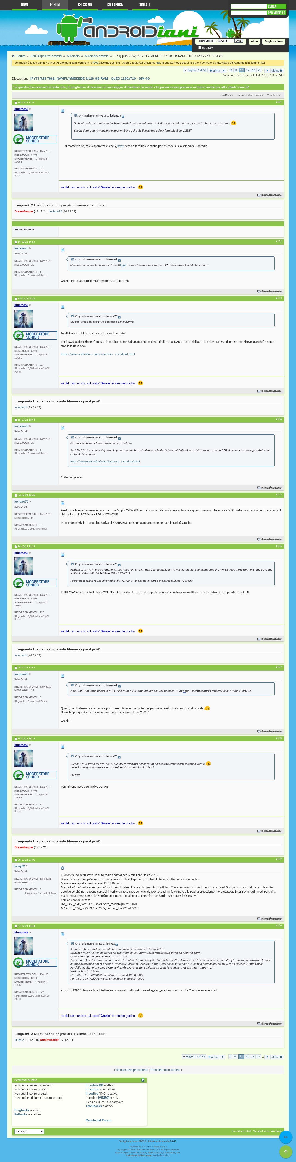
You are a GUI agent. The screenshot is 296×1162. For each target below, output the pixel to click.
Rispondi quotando (272, 195)
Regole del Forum (98, 1120)
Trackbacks (94, 1106)
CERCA (272, 6)
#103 (279, 298)
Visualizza (272, 95)
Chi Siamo (85, 5)
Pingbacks (21, 1110)
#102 (279, 241)
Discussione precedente (132, 1070)
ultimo (275, 70)
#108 (279, 738)
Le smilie (92, 1089)
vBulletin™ (147, 1147)
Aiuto (254, 41)
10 (236, 70)
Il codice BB (94, 1085)
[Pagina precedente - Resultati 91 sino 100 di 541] (224, 71)
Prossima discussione (165, 1070)
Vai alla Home (261, 1131)
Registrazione (274, 41)
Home (25, 5)
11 (242, 70)
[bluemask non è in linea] (23, 122)
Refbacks (20, 1114)
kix (120, 146)
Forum (55, 5)
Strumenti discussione (249, 95)
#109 (279, 859)
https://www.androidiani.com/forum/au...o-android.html (98, 354)
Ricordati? (207, 48)
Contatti (145, 5)
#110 (279, 925)
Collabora (115, 5)
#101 (279, 102)
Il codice (92, 1093)
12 (247, 70)
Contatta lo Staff (241, 1131)
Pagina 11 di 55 (197, 70)
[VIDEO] (103, 1097)
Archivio (276, 1131)
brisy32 (19, 1040)
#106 (279, 546)
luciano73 (55, 211)
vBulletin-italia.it (161, 1156)
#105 (279, 494)
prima (216, 70)
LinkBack (226, 95)
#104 (279, 419)
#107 (279, 667)
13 (253, 70)
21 (259, 70)
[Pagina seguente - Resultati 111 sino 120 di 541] (267, 71)
